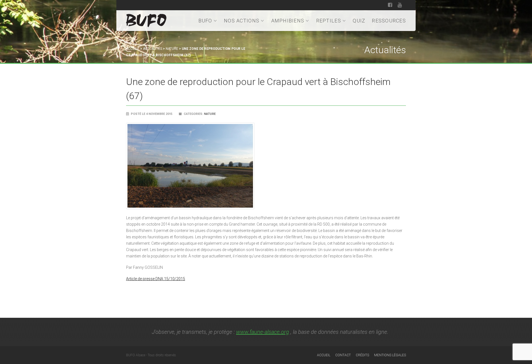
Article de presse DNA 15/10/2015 (155, 279)
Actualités (152, 49)
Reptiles (328, 21)
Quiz (359, 21)
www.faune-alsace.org (262, 332)
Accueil (132, 49)
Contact (343, 355)
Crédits (362, 355)
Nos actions (241, 21)
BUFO (205, 21)
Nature (172, 49)
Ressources (389, 21)
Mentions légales (390, 355)
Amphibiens (288, 21)
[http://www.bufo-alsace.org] (146, 19)
